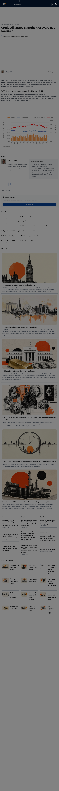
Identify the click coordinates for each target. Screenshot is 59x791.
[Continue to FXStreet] (55, 3)
